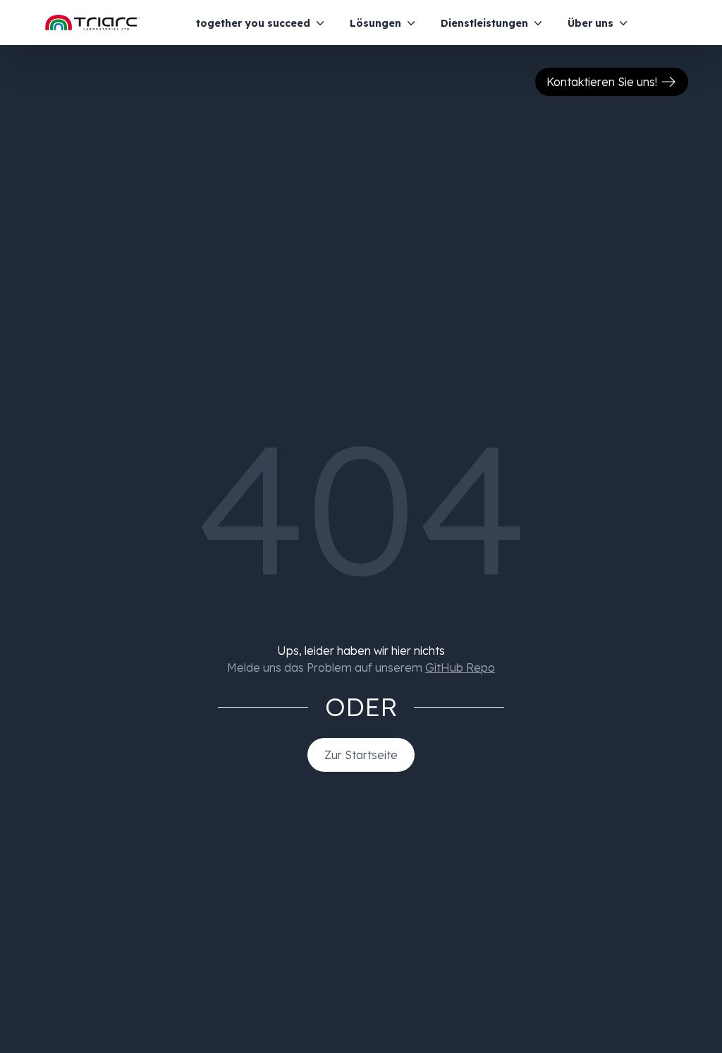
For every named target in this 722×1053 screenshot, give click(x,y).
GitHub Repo (460, 667)
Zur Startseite (361, 755)
